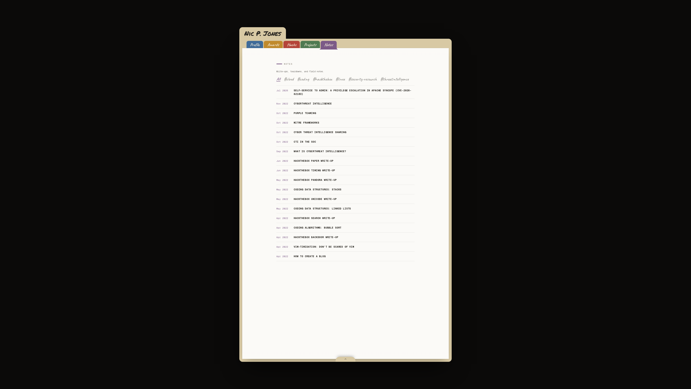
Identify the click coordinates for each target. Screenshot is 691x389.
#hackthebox (322, 79)
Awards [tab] (273, 44)
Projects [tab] (310, 44)
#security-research (362, 79)
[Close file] (345, 359)
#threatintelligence (394, 79)
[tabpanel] (345, 161)
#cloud (289, 79)
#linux (340, 79)
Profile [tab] (254, 44)
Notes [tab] (328, 44)
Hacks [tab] (291, 44)
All (278, 79)
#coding (303, 79)
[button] (262, 33)
